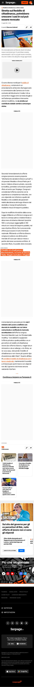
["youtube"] (12, 573)
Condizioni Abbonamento (19, 594)
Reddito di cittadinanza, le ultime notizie (13, 7)
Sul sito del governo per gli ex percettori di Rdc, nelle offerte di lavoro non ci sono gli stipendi (16, 528)
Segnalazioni (13, 592)
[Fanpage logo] (11, 2)
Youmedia (4, 592)
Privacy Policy (23, 592)
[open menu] (2, 2)
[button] (30, 27)
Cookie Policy (5, 594)
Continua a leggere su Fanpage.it (17, 377)
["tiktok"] (3, 573)
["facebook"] (21, 573)
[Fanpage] (17, 629)
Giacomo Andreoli (12, 27)
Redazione (4, 597)
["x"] (16, 573)
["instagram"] (8, 573)
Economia (4, 443)
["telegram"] (25, 573)
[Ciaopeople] (17, 682)
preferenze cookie (15, 597)
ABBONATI (24, 2)
